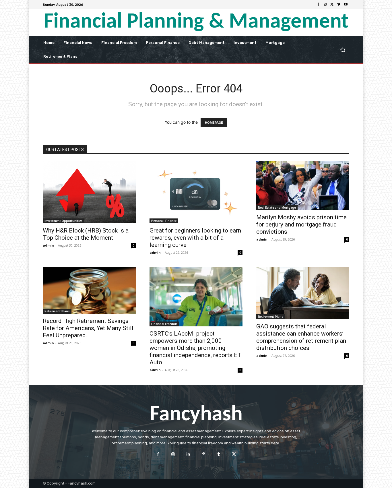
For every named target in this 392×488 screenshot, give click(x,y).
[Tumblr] (218, 454)
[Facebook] (318, 4)
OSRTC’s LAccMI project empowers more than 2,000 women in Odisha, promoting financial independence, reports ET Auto (195, 348)
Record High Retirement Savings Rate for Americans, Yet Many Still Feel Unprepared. (88, 328)
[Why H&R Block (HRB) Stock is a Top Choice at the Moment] (89, 192)
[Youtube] (345, 4)
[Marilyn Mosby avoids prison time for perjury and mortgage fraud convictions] (302, 185)
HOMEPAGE (214, 123)
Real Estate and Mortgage (277, 208)
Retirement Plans (57, 311)
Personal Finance (163, 221)
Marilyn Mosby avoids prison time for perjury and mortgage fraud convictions (301, 224)
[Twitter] (332, 4)
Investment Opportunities (63, 221)
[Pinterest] (203, 454)
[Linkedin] (188, 454)
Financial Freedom (164, 324)
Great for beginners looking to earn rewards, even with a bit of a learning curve (195, 237)
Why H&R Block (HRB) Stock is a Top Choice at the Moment (86, 234)
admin (48, 245)
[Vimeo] (338, 4)
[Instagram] (325, 4)
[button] (342, 49)
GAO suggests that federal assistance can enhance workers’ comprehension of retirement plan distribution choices (301, 337)
